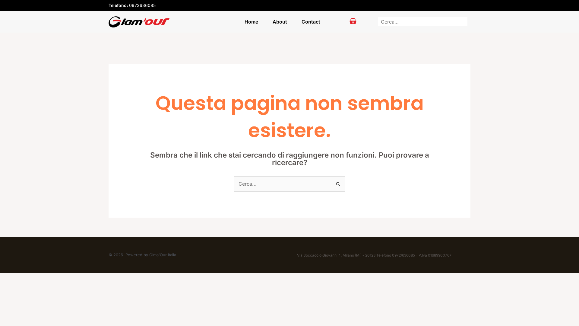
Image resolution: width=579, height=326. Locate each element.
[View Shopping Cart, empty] (353, 22)
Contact (311, 22)
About (280, 22)
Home (251, 22)
